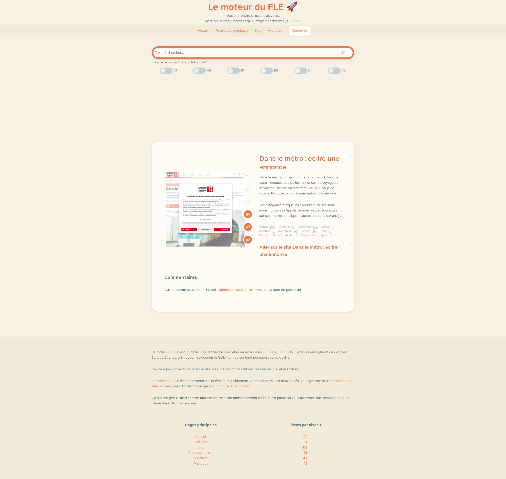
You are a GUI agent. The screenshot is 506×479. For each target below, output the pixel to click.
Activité (267, 227)
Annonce (286, 227)
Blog (258, 30)
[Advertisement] (253, 108)
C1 (247, 189)
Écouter (309, 231)
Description (287, 231)
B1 (247, 214)
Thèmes (201, 442)
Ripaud (326, 235)
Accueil (203, 30)
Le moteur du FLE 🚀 (253, 7)
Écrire (325, 231)
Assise (327, 227)
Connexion (300, 30)
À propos (275, 30)
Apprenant (308, 227)
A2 (248, 227)
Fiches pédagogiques (231, 30)
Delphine (266, 231)
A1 (247, 239)
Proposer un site (200, 453)
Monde (308, 235)
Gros (277, 235)
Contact (201, 458)
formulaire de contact (233, 386)
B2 (248, 201)
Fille (264, 235)
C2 (248, 176)
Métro (291, 235)
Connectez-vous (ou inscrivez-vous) (245, 290)
